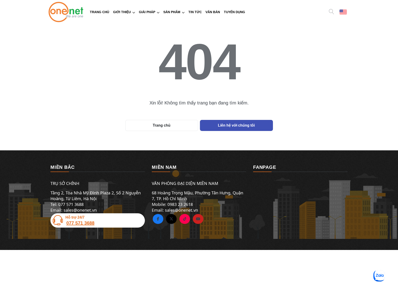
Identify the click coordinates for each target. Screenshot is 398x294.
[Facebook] (158, 219)
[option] (343, 12)
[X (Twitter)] (171, 219)
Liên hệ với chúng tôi (236, 125)
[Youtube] (198, 219)
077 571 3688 (80, 223)
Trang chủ (161, 125)
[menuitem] (99, 12)
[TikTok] (184, 219)
